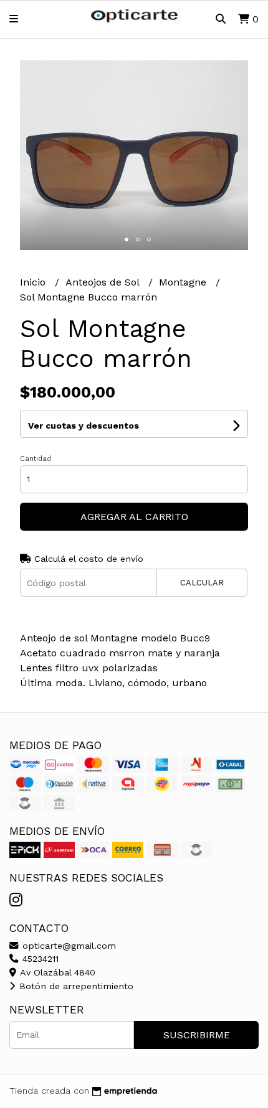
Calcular (202, 582)
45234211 (39, 959)
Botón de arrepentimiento (74, 986)
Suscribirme (196, 1035)
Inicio (34, 282)
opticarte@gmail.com (67, 946)
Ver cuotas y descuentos (83, 426)
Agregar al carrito (134, 517)
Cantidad (35, 459)
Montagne (184, 282)
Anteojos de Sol (103, 282)
